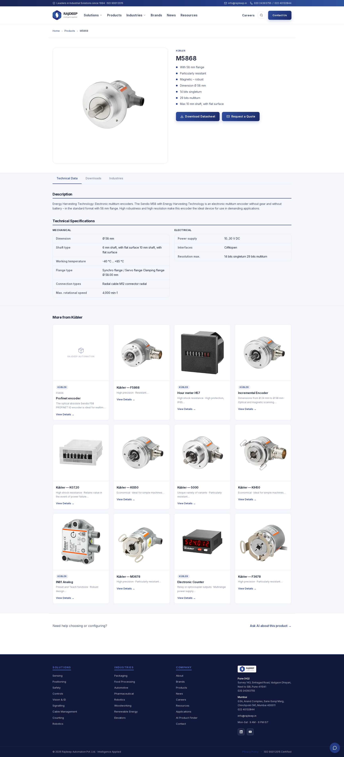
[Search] (261, 15)
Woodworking (122, 705)
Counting (58, 717)
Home (56, 30)
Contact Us (280, 15)
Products (114, 15)
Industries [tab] (116, 178)
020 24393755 (262, 3)
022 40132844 (283, 3)
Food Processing (124, 681)
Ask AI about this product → (270, 626)
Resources (189, 15)
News (171, 15)
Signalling (58, 705)
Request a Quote (243, 116)
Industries (134, 15)
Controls (58, 693)
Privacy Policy (250, 751)
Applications (183, 711)
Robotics (58, 723)
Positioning (59, 681)
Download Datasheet (200, 116)
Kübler (180, 50)
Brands (156, 15)
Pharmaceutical (124, 693)
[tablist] (172, 178)
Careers (248, 15)
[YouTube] (250, 731)
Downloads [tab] (93, 178)
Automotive (121, 687)
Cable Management (65, 711)
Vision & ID (59, 699)
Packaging (120, 675)
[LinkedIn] (241, 731)
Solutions (91, 15)
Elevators (120, 717)
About (179, 675)
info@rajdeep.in (237, 3)
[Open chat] (335, 748)
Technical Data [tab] (67, 178)
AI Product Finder (186, 717)
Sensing (58, 675)
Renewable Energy (126, 711)
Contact (181, 723)
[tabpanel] (172, 244)
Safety (57, 687)
